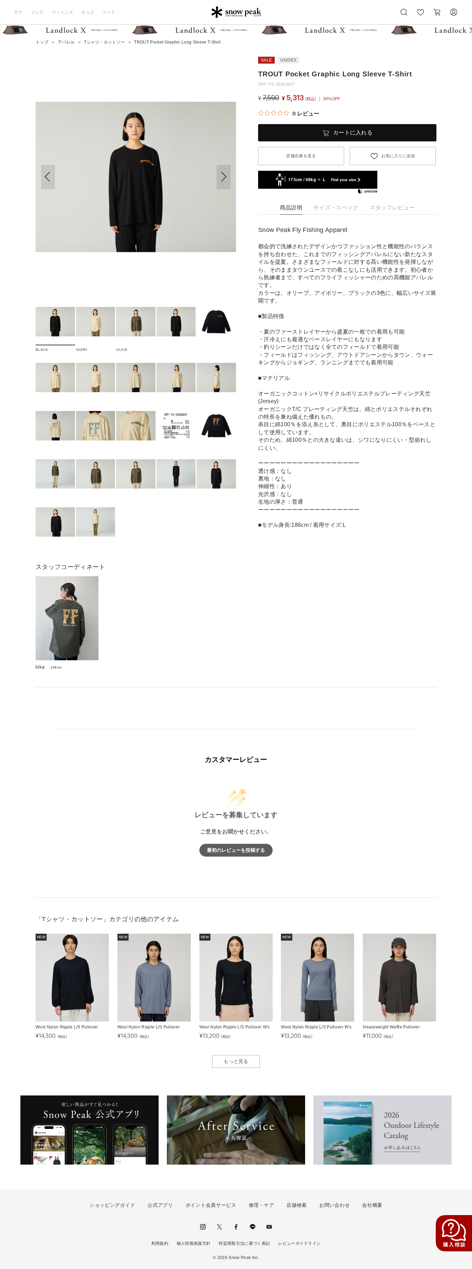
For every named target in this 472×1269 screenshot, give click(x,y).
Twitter (219, 1226)
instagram (202, 1226)
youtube (269, 1226)
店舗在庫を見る (301, 155)
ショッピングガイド (112, 1205)
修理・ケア (261, 1205)
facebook (236, 1226)
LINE (252, 1226)
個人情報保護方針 (194, 1243)
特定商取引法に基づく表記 (244, 1243)
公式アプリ (160, 1205)
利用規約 (159, 1243)
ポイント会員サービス (211, 1205)
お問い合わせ (334, 1205)
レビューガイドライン (299, 1243)
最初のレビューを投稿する (236, 850)
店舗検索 (296, 1205)
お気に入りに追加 (398, 155)
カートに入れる (352, 133)
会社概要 (372, 1205)
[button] (223, 177)
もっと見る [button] (236, 1061)
